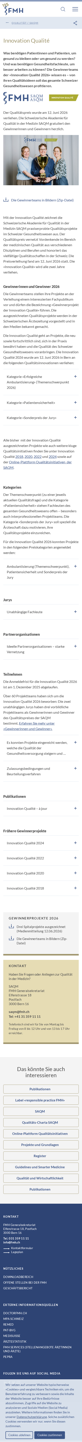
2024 (53, 456)
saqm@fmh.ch (19, 1012)
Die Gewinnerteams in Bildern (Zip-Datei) (42, 200)
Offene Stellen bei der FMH (25, 1282)
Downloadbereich (18, 1277)
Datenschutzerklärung (32, 1417)
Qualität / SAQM (25, 22)
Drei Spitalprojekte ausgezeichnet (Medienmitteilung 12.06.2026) (41, 929)
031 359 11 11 (19, 1238)
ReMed (8, 1324)
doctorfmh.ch (15, 1313)
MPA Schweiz (13, 1319)
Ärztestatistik (15, 1341)
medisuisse (12, 1336)
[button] (22, 1426)
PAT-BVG (9, 1330)
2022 (38, 456)
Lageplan (17, 1252)
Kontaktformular (22, 1248)
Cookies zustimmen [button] (49, 1435)
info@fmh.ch (11, 1242)
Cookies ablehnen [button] (19, 1435)
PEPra (7, 1357)
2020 (28, 456)
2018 (19, 456)
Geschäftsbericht (18, 1288)
